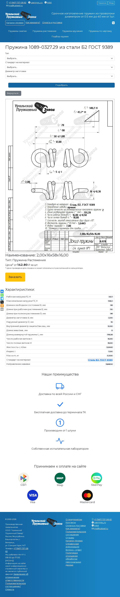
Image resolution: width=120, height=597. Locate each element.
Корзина (102, 3)
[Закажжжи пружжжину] (21, 15)
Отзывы (70, 537)
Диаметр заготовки (15, 71)
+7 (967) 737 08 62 (17, 2)
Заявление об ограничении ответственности (16, 577)
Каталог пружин (14, 22)
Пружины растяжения (44, 31)
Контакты (71, 522)
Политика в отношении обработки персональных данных (73, 559)
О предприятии (74, 519)
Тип (7, 53)
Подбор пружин (60, 36)
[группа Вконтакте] (113, 22)
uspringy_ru (36, 2)
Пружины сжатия (17, 31)
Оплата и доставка (52, 22)
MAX (49, 2)
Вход (111, 3)
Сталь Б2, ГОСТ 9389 (100, 360)
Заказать (15, 277)
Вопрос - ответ (74, 550)
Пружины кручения (72, 31)
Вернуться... (13, 93)
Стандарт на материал (17, 62)
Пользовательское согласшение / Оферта (15, 586)
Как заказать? (33, 22)
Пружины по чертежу (100, 31)
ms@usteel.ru (16, 5)
